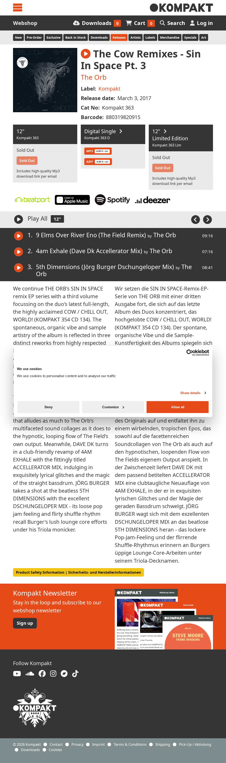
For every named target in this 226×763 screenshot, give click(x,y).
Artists (135, 37)
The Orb (94, 77)
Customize (110, 407)
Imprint (98, 744)
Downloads (99, 37)
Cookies (55, 749)
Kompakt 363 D (97, 137)
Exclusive (53, 37)
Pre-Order (34, 37)
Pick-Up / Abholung (195, 744)
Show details (190, 393)
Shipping (162, 744)
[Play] (18, 219)
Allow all (177, 407)
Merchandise (169, 37)
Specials (190, 37)
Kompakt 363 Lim (166, 145)
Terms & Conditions (130, 744)
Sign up (25, 623)
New (18, 37)
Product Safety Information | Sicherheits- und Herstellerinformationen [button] (78, 572)
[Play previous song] (196, 219)
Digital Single (100, 131)
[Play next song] (207, 219)
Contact (56, 744)
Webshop (25, 23)
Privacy (77, 744)
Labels (150, 37)
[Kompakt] (181, 8)
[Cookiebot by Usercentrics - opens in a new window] (189, 352)
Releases (119, 37)
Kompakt (109, 88)
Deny (49, 407)
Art (203, 37)
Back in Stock (75, 37)
